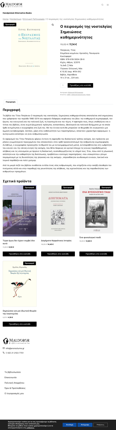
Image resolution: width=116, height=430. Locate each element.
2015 (68, 94)
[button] (53, 25)
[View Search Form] (102, 5)
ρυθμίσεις (30, 428)
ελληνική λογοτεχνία (78, 94)
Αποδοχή (69, 425)
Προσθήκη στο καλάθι (80, 85)
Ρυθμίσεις (100, 425)
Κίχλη (88, 94)
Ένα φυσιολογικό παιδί (90, 237)
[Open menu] (108, 5)
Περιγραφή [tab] (10, 102)
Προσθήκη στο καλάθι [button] (19, 254)
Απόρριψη (85, 425)
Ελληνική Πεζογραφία (75, 92)
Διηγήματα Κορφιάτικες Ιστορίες (56, 240)
